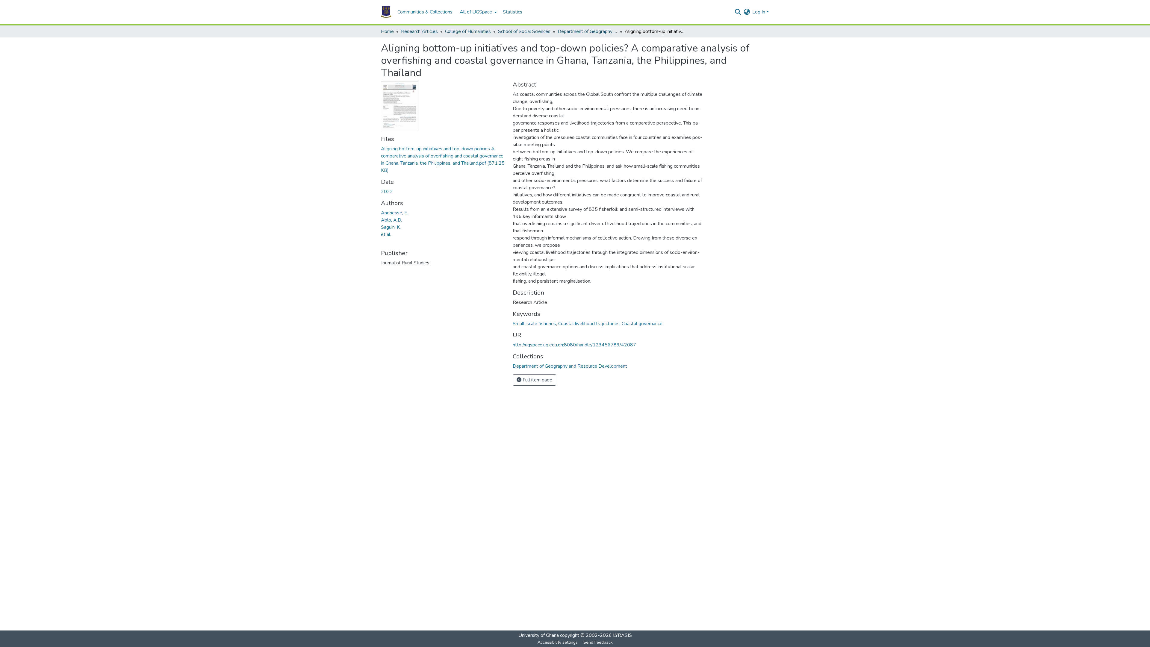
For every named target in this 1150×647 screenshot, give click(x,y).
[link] (443, 159)
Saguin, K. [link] (391, 227)
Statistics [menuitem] (512, 12)
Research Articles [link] (419, 31)
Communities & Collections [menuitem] (425, 12)
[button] (386, 12)
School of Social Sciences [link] (524, 31)
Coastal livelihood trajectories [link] (589, 323)
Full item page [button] (536, 380)
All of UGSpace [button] (476, 12)
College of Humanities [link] (468, 31)
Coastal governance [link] (642, 323)
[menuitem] (478, 12)
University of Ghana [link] (538, 635)
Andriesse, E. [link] (394, 213)
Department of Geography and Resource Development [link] (588, 31)
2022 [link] (387, 191)
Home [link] (387, 31)
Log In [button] (759, 12)
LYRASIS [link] (622, 635)
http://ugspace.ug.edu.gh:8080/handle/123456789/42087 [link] (574, 345)
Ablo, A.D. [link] (391, 220)
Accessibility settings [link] (558, 642)
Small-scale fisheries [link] (534, 323)
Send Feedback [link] (598, 642)
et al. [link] (386, 234)
